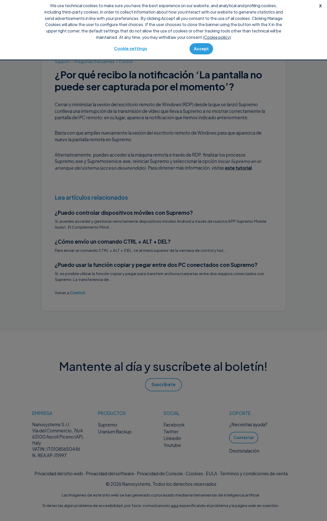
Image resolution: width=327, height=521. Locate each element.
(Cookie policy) (217, 37)
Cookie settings (130, 48)
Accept (201, 48)
